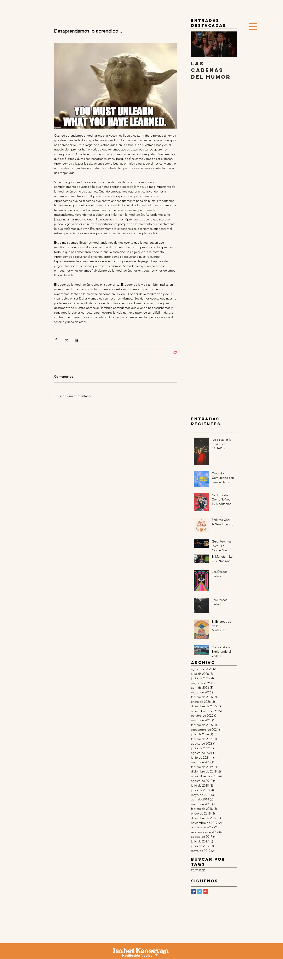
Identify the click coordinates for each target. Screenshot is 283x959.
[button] (253, 26)
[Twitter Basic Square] (199, 891)
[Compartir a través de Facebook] (56, 340)
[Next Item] (230, 44)
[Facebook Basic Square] (193, 891)
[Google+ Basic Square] (205, 891)
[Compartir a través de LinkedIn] (76, 340)
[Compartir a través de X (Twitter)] (66, 340)
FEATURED (198, 870)
